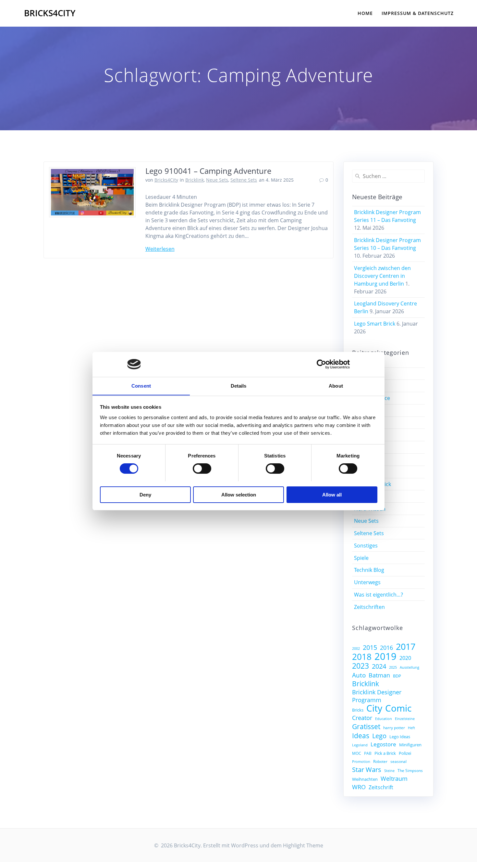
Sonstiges (366, 545)
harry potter (394, 727)
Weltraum (394, 778)
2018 (362, 657)
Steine (389, 770)
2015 (370, 647)
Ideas (360, 736)
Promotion (361, 761)
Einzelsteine (405, 718)
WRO (359, 787)
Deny (145, 494)
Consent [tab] (141, 385)
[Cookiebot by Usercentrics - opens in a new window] (321, 364)
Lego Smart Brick (374, 323)
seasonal (398, 761)
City (374, 708)
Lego (379, 736)
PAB (368, 753)
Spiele (361, 557)
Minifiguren (410, 745)
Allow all (332, 494)
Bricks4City (49, 13)
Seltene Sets (243, 180)
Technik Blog (369, 569)
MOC (356, 753)
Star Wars (366, 769)
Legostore (383, 744)
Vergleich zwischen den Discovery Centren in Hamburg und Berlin (382, 275)
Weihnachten (365, 779)
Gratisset (366, 726)
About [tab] (336, 385)
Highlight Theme (303, 845)
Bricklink (194, 180)
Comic (398, 708)
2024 (379, 666)
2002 (356, 648)
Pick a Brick (385, 753)
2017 (405, 646)
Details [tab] (239, 385)
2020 (405, 658)
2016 (386, 647)
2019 (385, 656)
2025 (393, 667)
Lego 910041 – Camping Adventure (208, 170)
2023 (360, 666)
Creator (362, 718)
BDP (397, 676)
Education (383, 718)
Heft (411, 728)
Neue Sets (217, 180)
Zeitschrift (381, 787)
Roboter (380, 761)
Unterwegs (367, 582)
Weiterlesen (160, 248)
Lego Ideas (399, 737)
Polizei (405, 753)
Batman (379, 675)
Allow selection (238, 494)
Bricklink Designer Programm (376, 696)
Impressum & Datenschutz (418, 13)
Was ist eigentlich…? (378, 594)
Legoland (360, 745)
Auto (359, 675)
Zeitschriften (369, 607)
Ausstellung (409, 667)
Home (365, 13)
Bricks (357, 710)
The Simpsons (410, 770)
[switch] (202, 467)
